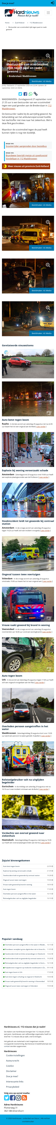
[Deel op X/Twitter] (20, 94)
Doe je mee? (12, 1076)
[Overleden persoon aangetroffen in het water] (28, 705)
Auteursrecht (12, 1060)
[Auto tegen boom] (28, 654)
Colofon (10, 1065)
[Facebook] (12, 1099)
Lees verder (40, 426)
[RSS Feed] (24, 1099)
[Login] (52, 2)
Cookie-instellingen (15, 1055)
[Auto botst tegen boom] (28, 398)
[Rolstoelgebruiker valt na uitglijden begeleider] (28, 758)
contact (7, 1046)
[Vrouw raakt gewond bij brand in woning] (28, 604)
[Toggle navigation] (48, 12)
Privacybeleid (12, 1086)
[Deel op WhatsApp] (30, 94)
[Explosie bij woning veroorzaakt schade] (28, 449)
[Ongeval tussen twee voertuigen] (28, 553)
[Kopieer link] (35, 94)
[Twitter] (6, 1099)
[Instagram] (18, 1099)
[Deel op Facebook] (25, 94)
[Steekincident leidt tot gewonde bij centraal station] (28, 500)
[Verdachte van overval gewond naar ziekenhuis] (28, 812)
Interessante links (14, 1081)
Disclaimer (11, 1071)
